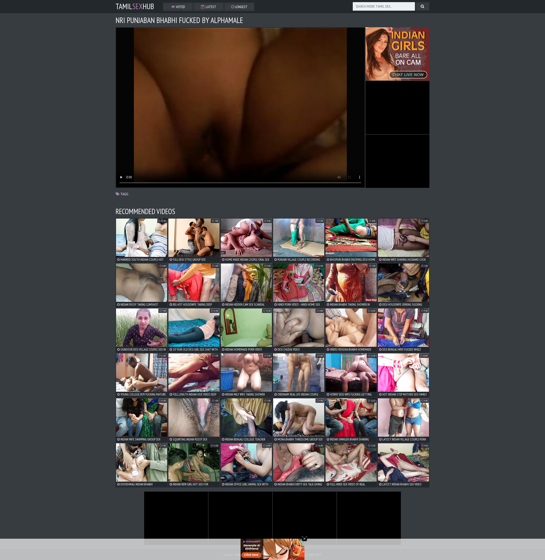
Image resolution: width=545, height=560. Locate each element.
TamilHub (135, 6)
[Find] (422, 6)
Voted (180, 6)
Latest (210, 6)
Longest (241, 6)
